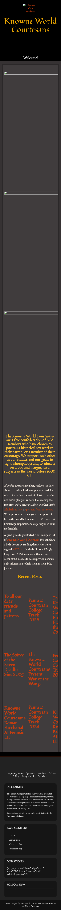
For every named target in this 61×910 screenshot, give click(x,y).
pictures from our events (39, 509)
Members (42, 776)
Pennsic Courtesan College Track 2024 (38, 717)
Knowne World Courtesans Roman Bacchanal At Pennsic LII (14, 722)
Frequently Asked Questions (23, 540)
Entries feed (14, 840)
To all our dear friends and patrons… (13, 606)
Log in (12, 835)
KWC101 (17, 549)
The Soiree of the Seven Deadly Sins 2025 (14, 665)
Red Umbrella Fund (15, 816)
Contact (42, 773)
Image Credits (29, 776)
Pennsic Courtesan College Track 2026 (38, 610)
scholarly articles (13, 509)
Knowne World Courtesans (30, 25)
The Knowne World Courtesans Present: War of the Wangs (39, 669)
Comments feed (15, 844)
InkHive (24, 903)
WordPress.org (15, 849)
